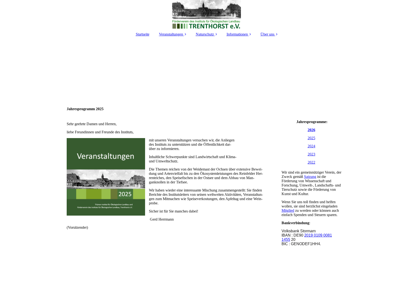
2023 (311, 154)
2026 (311, 130)
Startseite (142, 34)
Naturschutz (205, 34)
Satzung (310, 177)
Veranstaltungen (171, 34)
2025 (311, 138)
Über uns (267, 34)
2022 (311, 162)
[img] (206, 14)
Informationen (237, 34)
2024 (311, 146)
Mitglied (288, 210)
